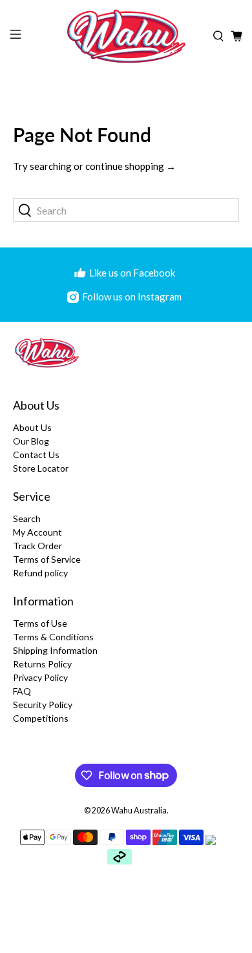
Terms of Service (47, 559)
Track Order (37, 545)
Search (27, 518)
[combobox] (126, 210)
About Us (32, 427)
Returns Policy (42, 663)
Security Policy (42, 704)
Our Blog (31, 440)
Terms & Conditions (53, 636)
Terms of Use (40, 623)
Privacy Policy (40, 677)
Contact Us (36, 454)
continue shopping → (130, 166)
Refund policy (40, 572)
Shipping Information (55, 650)
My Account (37, 532)
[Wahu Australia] (126, 36)
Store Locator (40, 468)
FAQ (22, 691)
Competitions (40, 718)
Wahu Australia (139, 810)
